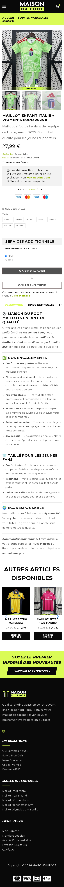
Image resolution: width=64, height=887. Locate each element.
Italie (25, 154)
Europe (8, 20)
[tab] (13, 305)
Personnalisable (19, 158)
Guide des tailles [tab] (41, 304)
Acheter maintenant (33, 285)
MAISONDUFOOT (44, 865)
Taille (5, 214)
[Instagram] (3, 731)
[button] (6, 61)
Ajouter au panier (33, 271)
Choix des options (16, 636)
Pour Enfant (33, 158)
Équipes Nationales (33, 17)
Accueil (8, 17)
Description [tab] (14, 304)
